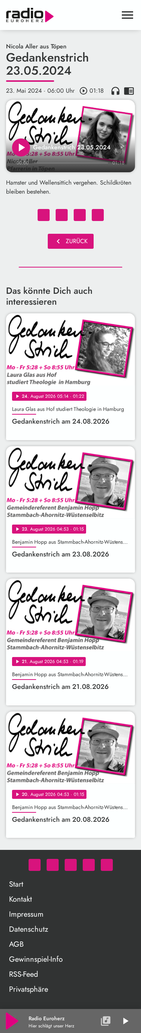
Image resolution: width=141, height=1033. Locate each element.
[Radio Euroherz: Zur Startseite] (61, 15)
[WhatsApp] (35, 865)
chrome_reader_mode (129, 91)
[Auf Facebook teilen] (44, 215)
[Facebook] (53, 865)
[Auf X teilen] (62, 215)
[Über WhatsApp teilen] (80, 215)
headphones (115, 91)
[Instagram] (71, 865)
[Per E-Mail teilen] (98, 215)
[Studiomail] (89, 865)
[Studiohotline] (107, 865)
